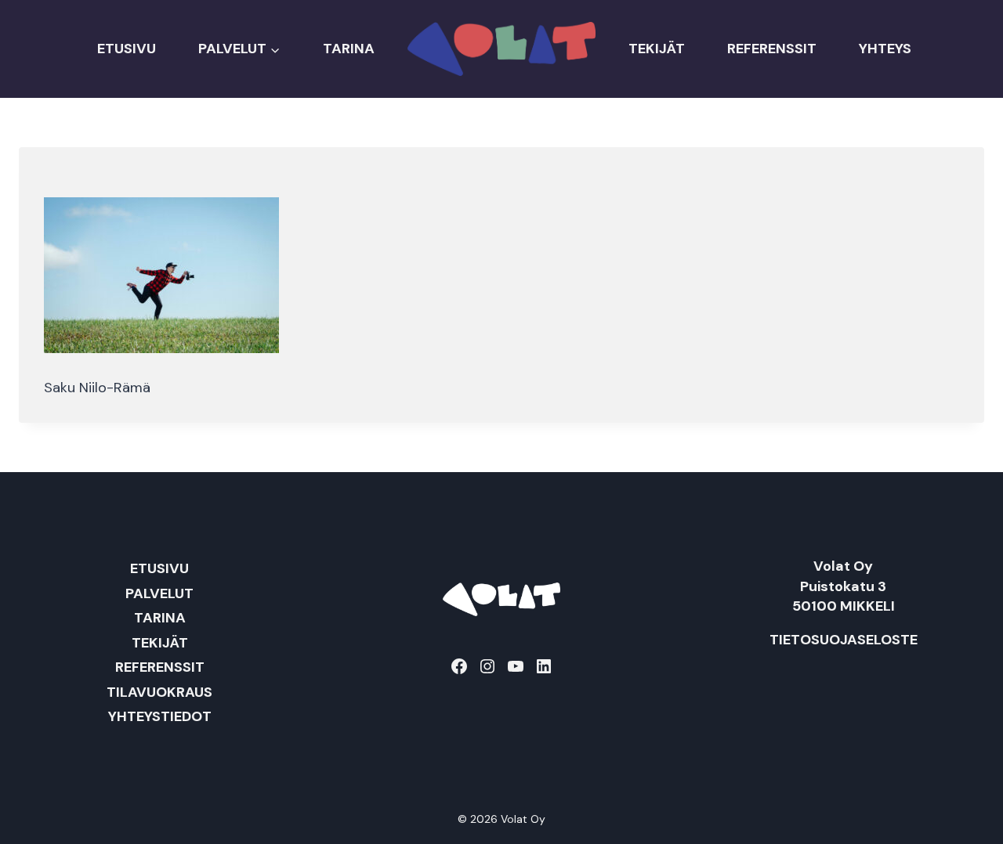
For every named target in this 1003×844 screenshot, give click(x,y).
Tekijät (656, 48)
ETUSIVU (159, 568)
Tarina (349, 48)
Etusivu (126, 48)
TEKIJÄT (160, 642)
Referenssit (772, 48)
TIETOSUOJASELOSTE (843, 639)
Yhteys (885, 48)
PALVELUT (159, 593)
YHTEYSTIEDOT (160, 716)
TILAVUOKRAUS (159, 692)
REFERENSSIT (160, 667)
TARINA (160, 617)
